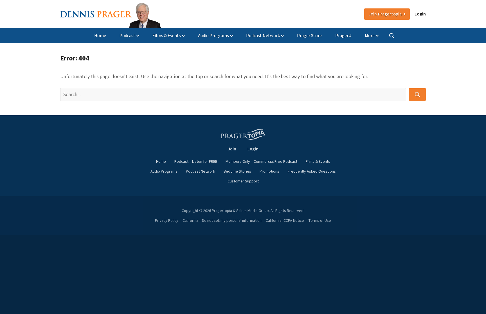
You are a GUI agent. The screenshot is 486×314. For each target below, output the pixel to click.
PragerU (343, 36)
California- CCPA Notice (285, 220)
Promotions (269, 171)
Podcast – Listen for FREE (195, 161)
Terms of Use (319, 220)
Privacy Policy (166, 220)
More (370, 36)
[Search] (392, 35)
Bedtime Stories (237, 171)
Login (420, 14)
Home (100, 36)
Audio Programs (213, 36)
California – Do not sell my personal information (222, 220)
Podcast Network (263, 36)
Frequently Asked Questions (312, 171)
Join (385, 14)
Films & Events (166, 36)
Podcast (127, 36)
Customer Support (243, 181)
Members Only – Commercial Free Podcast (261, 161)
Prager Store (309, 36)
